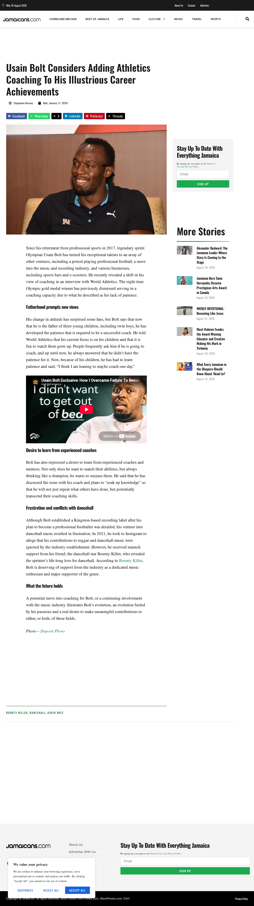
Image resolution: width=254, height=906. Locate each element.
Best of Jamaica (97, 19)
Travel (197, 19)
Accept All (77, 890)
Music (178, 19)
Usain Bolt (55, 712)
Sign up (203, 184)
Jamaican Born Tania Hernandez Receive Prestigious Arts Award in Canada (212, 285)
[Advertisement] (78, 47)
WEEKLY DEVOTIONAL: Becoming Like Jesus (210, 311)
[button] (247, 19)
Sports (216, 19)
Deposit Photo (52, 631)
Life (120, 19)
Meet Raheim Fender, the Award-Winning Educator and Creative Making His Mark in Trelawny (211, 339)
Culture (155, 19)
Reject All (51, 890)
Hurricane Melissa (63, 19)
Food (136, 19)
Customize (25, 890)
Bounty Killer (130, 560)
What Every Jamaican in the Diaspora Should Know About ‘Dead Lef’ (211, 369)
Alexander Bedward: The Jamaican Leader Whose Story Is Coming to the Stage (212, 255)
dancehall (37, 712)
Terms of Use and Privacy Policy (196, 165)
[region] (51, 878)
